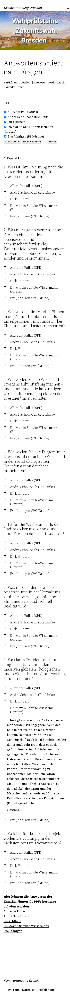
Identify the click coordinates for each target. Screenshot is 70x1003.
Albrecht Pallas (14, 911)
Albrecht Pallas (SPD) (23, 112)
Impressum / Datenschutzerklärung (29, 990)
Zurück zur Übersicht (17, 82)
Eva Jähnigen (13, 931)
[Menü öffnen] (68, 8)
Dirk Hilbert (16, 122)
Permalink (13, 809)
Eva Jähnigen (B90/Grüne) (26, 136)
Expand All (12, 158)
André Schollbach (16, 916)
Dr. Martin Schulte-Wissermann (26, 926)
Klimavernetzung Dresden (23, 8)
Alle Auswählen (12, 141)
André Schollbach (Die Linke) (29, 117)
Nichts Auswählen (32, 141)
